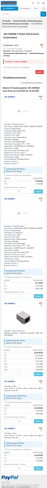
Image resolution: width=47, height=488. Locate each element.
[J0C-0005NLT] (42, 46)
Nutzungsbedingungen (23, 487)
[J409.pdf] (41, 304)
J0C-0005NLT (9, 97)
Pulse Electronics (18, 124)
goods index (5, 482)
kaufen (39, 72)
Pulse (14, 386)
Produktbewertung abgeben (31, 83)
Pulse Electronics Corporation (21, 51)
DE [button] (36, 8)
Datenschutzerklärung (7, 487)
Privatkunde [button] (25, 8)
